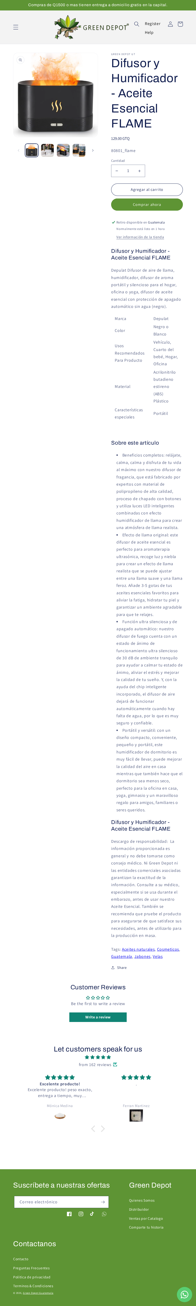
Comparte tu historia (146, 1227)
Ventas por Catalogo (146, 1218)
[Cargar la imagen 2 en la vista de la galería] (47, 150)
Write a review (98, 1017)
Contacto (20, 1258)
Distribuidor (139, 1209)
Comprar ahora (147, 204)
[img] (98, 1057)
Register (152, 23)
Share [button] (122, 967)
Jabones (142, 956)
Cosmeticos (168, 949)
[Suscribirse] (103, 1202)
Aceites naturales (138, 949)
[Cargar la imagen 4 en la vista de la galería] (79, 150)
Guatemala (121, 956)
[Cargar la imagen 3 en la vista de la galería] (63, 150)
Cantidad (118, 160)
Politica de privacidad (32, 1277)
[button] (16, 27)
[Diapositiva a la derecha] (92, 150)
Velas (158, 956)
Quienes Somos (142, 1200)
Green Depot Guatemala (38, 1293)
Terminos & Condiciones (33, 1285)
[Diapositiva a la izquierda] (18, 150)
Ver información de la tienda (140, 236)
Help (149, 32)
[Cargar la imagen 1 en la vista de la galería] (31, 150)
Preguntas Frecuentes (31, 1267)
